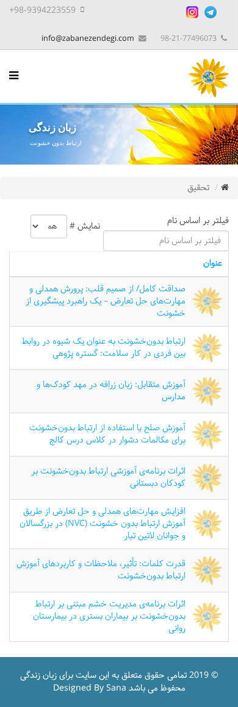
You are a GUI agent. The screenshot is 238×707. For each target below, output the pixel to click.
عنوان (212, 264)
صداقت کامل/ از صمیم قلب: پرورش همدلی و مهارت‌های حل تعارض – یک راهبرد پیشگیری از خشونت (106, 301)
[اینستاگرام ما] (192, 12)
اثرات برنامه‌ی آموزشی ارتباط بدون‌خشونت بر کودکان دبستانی (108, 477)
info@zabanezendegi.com (87, 38)
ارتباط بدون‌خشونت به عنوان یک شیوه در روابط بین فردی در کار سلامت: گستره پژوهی (104, 348)
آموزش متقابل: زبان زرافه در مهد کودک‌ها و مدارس (111, 391)
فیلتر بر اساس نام (195, 221)
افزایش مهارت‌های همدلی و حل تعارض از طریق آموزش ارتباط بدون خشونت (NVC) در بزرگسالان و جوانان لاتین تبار (103, 524)
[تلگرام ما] (210, 12)
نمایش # (85, 226)
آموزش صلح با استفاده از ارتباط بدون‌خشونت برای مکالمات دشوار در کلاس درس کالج (107, 434)
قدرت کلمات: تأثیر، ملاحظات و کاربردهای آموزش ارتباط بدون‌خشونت (101, 570)
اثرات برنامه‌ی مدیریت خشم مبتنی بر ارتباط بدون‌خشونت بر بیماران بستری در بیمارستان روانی (109, 617)
